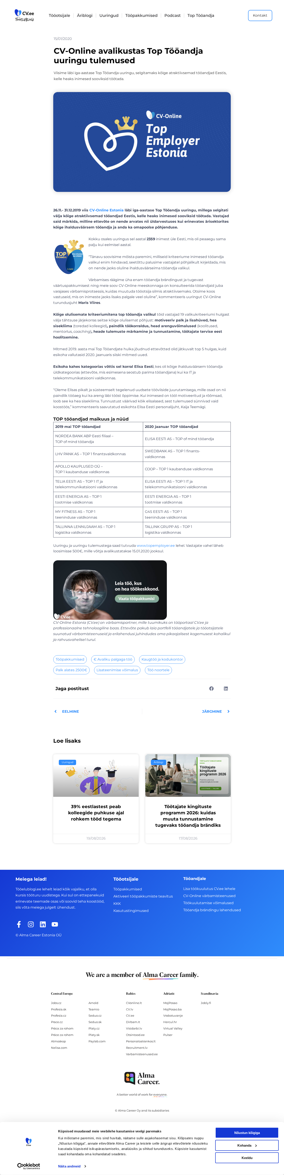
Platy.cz (94, 1028)
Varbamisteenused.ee (142, 1054)
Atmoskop (58, 1041)
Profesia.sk (58, 1009)
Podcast (172, 15)
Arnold (93, 1003)
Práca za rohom (62, 1028)
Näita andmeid (69, 1166)
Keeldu (247, 1158)
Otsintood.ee (135, 1035)
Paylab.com (97, 1041)
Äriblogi (85, 15)
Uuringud (108, 15)
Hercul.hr (170, 1022)
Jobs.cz (56, 1003)
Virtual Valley (172, 1028)
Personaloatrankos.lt (141, 1041)
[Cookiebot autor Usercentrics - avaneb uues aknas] (28, 1166)
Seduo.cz (95, 1015)
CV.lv (129, 1009)
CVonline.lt (134, 1003)
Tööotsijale (59, 15)
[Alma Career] (142, 1078)
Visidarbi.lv (134, 1028)
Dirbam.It (133, 1022)
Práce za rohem (62, 1035)
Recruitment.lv (137, 1047)
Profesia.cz (58, 1015)
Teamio (94, 1009)
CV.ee (130, 1015)
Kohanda (244, 1145)
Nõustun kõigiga (247, 1133)
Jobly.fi (206, 1003)
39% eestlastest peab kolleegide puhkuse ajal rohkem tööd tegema (96, 813)
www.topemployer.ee (156, 545)
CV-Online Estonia (106, 210)
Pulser (167, 1035)
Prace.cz (57, 1022)
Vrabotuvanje (173, 1015)
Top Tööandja (200, 15)
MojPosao (170, 1003)
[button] (211, 688)
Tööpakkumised (141, 15)
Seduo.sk (95, 1022)
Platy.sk (94, 1035)
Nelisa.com (59, 1047)
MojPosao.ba (172, 1009)
